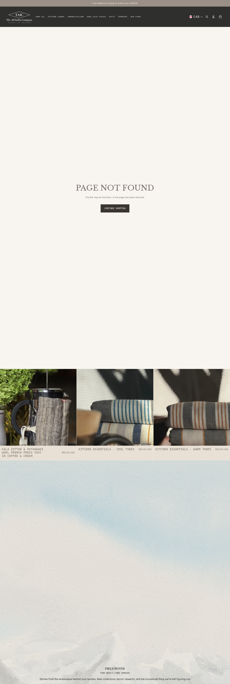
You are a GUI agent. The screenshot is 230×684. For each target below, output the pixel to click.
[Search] (206, 16)
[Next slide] (72, 407)
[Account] (213, 16)
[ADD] (72, 441)
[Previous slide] (4, 407)
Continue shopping (115, 208)
